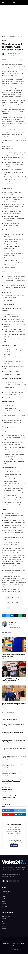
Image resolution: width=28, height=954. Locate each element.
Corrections (20, 943)
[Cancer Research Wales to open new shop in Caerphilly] (14, 644)
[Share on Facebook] (8, 59)
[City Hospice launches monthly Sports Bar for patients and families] (14, 693)
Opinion (4, 926)
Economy (4, 928)
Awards (4, 918)
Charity (4, 40)
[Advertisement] (14, 20)
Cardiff (4, 903)
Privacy (13, 943)
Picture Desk (5, 943)
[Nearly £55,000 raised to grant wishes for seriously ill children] (14, 669)
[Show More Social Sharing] (21, 59)
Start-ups (4, 931)
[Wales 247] (14, 2)
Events (3, 923)
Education (4, 896)
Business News (6, 916)
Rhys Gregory (10, 53)
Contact (14, 945)
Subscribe (14, 845)
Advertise (18, 941)
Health (3, 898)
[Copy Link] (15, 59)
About (12, 941)
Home (3, 36)
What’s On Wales (6, 891)
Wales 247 (15, 949)
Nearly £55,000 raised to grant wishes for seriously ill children (14, 679)
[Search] (25, 2)
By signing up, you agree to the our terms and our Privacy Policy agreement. (14, 841)
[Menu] (3, 2)
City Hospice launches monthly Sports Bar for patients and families (14, 704)
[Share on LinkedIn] (18, 59)
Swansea (4, 906)
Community (5, 893)
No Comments (17, 55)
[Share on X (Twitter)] (12, 59)
